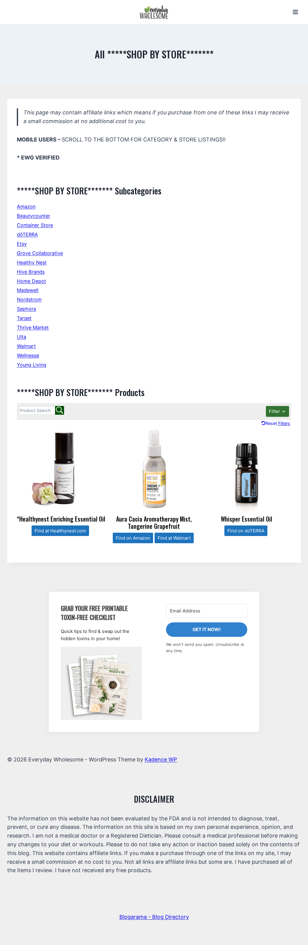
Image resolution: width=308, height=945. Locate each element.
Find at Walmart (174, 538)
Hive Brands (31, 272)
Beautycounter (33, 216)
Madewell (27, 290)
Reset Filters (278, 423)
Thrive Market (33, 327)
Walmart (26, 346)
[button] (101, 683)
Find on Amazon (133, 538)
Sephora (26, 309)
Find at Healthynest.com (60, 531)
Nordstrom (29, 299)
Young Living (31, 365)
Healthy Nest (32, 262)
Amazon (26, 206)
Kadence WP (161, 759)
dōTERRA (27, 234)
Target (24, 318)
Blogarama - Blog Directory (154, 917)
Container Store (35, 225)
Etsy (22, 244)
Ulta (21, 337)
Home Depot (31, 281)
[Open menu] (295, 12)
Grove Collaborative (40, 253)
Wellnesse (28, 355)
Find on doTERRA (245, 531)
